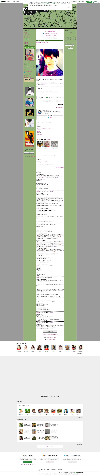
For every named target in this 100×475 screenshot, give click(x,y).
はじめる (28, 461)
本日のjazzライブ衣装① (42, 42)
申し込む (72, 461)
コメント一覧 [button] (53, 101)
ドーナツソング (26, 36)
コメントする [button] (51, 98)
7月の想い (26, 33)
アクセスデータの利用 (63, 473)
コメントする (50, 331)
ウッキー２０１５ (39, 301)
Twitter (51, 117)
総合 (20, 405)
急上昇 (27, 405)
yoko (30, 62)
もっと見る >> (39, 134)
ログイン (96, 1)
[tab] (20, 406)
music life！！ (26, 32)
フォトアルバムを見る (51, 339)
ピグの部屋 (32, 60)
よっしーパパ (38, 322)
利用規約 (55, 473)
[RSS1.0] (70, 47)
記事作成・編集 (27, 75)
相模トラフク (38, 191)
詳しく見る (50, 461)
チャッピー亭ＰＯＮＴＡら (41, 177)
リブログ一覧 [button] (61, 101)
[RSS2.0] (70, 49)
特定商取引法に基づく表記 (74, 473)
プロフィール (27, 60)
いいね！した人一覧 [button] (45, 101)
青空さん (38, 277)
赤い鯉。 (38, 208)
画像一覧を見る (26, 43)
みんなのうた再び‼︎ (27, 34)
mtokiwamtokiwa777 (40, 165)
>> (71, 32)
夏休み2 (38, 131)
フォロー (29, 152)
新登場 (23, 405)
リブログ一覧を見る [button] (60, 167)
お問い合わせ (48, 473)
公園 (38, 124)
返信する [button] (56, 177)
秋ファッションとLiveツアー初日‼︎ (44, 128)
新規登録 (89, 1)
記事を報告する (60, 107)
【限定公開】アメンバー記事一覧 (51, 33)
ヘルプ (82, 473)
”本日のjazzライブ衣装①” (42, 161)
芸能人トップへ (50, 446)
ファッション (41, 44)
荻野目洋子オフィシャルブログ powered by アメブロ (50, 16)
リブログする (60, 98)
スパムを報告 (41, 473)
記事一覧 (52, 37)
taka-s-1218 (38, 328)
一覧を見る (26, 42)
